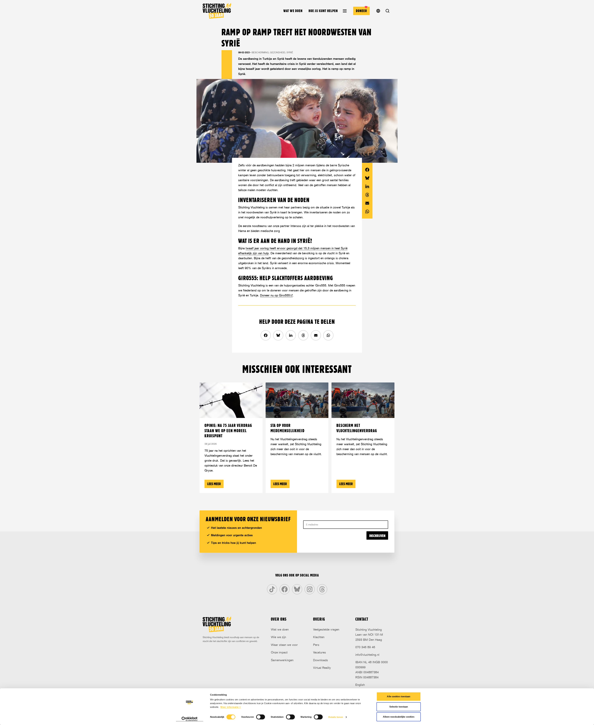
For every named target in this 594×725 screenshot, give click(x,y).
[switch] (260, 716)
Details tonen (335, 717)
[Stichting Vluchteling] (217, 11)
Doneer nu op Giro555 (275, 295)
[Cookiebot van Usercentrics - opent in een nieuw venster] (189, 719)
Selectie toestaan (398, 706)
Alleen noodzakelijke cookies (399, 716)
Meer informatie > (230, 707)
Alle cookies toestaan (398, 696)
